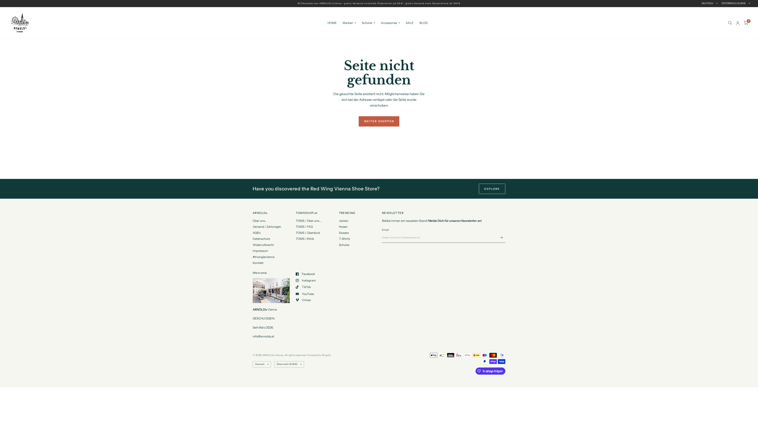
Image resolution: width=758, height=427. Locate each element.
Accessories (389, 23)
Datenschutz (261, 239)
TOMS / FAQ (304, 227)
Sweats (344, 233)
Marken (348, 23)
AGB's (257, 233)
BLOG (423, 23)
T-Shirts (344, 239)
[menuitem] (332, 22)
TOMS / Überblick (308, 233)
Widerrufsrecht (263, 245)
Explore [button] (492, 188)
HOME (332, 23)
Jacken (343, 221)
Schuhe (367, 23)
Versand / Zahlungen (267, 227)
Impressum (260, 251)
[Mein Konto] (738, 23)
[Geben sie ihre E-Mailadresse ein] (501, 237)
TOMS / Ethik (305, 239)
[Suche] (730, 23)
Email (385, 229)
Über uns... (260, 221)
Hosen (343, 227)
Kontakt (258, 263)
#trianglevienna (264, 257)
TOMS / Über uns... (308, 221)
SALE (410, 23)
